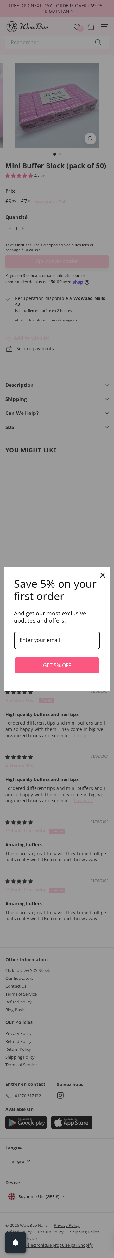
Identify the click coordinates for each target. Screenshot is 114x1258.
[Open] (15, 1242)
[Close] (102, 575)
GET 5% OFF (57, 665)
